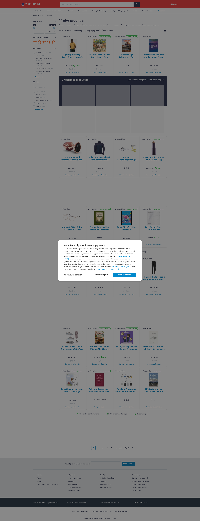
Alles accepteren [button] (124, 275)
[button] (73, 275)
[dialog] (100, 260)
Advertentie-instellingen (120, 267)
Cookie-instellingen (104, 269)
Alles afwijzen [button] (101, 275)
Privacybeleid (116, 269)
